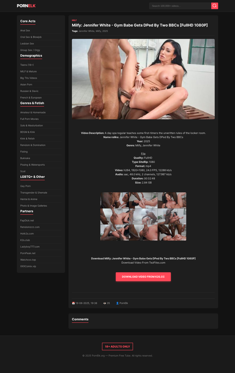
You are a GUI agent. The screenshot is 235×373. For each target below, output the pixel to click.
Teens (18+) (27, 64)
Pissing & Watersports (32, 164)
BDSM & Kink (27, 131)
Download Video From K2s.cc (143, 276)
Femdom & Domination (32, 145)
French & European (31, 97)
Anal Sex (25, 30)
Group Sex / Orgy (30, 50)
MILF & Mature (28, 71)
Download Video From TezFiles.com (143, 262)
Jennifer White (86, 31)
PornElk (124, 303)
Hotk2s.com (27, 233)
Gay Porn (25, 186)
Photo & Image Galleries (33, 205)
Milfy (98, 31)
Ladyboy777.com (30, 246)
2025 (105, 31)
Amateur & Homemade (33, 112)
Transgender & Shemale (33, 192)
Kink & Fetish (27, 138)
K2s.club (25, 240)
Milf (74, 20)
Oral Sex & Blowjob (31, 36)
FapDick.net (27, 220)
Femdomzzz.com (30, 226)
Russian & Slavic (29, 91)
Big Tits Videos (28, 77)
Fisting (24, 151)
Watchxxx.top (28, 259)
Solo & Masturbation (31, 125)
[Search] (214, 6)
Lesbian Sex (27, 43)
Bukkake (25, 158)
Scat (22, 171)
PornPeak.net (27, 253)
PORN (26, 5)
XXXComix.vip (28, 266)
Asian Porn (26, 84)
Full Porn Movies (29, 118)
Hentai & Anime (28, 199)
